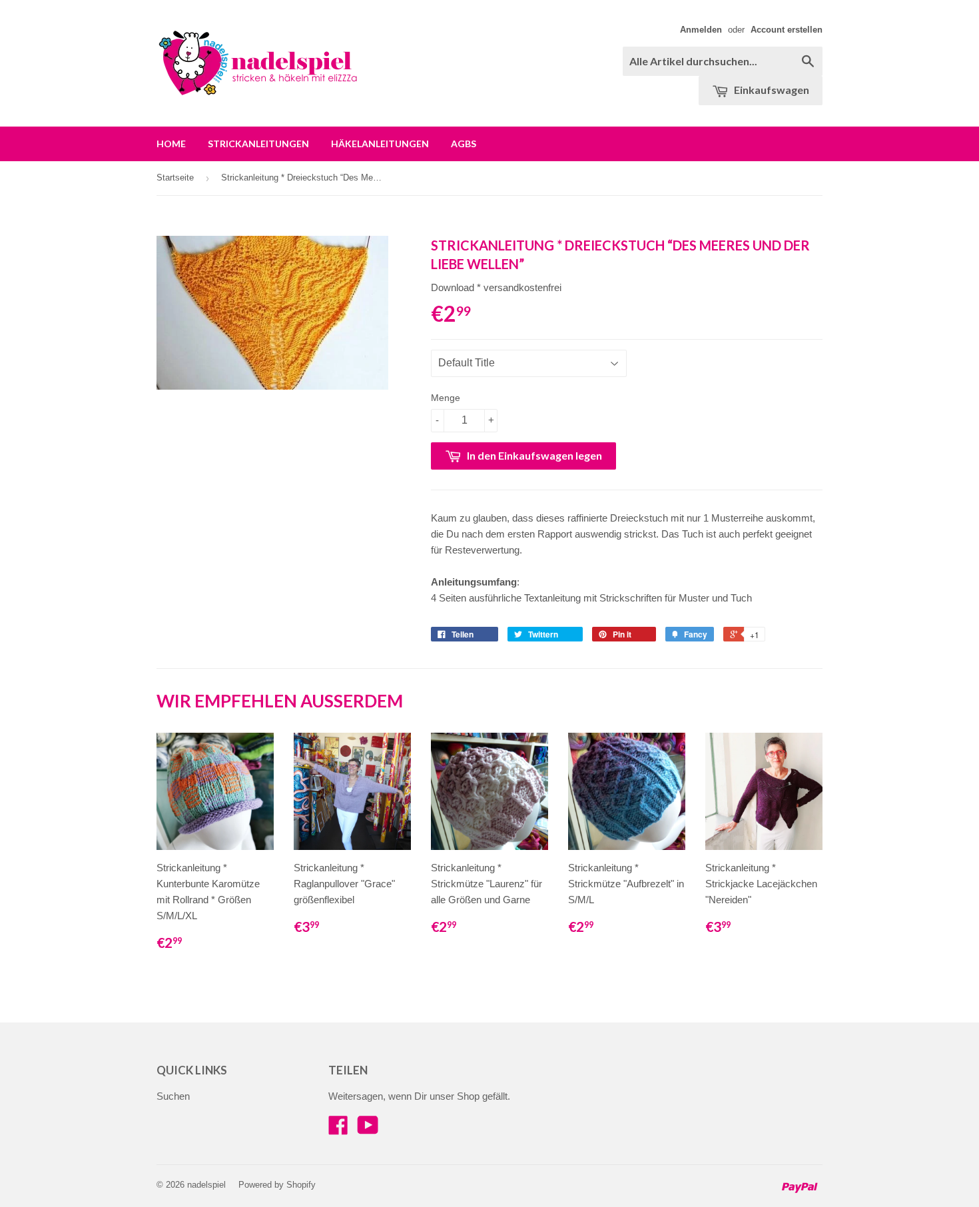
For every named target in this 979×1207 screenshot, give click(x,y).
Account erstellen (786, 30)
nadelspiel (206, 1185)
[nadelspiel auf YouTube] (368, 1129)
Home (171, 143)
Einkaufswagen (770, 89)
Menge (445, 397)
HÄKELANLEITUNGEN (380, 143)
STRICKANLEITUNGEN (258, 143)
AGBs (463, 143)
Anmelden (701, 30)
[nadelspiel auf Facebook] (338, 1129)
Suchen (173, 1096)
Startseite (175, 178)
